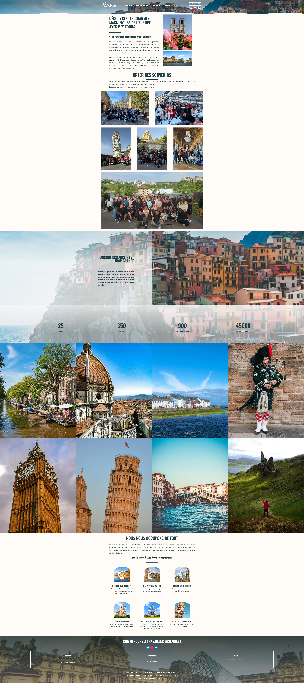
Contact (167, 5)
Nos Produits (142, 5)
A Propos (155, 5)
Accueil (128, 5)
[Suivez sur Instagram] (195, 8)
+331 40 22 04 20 (196, 4)
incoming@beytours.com (234, 659)
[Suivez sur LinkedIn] (199, 8)
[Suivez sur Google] (191, 8)
